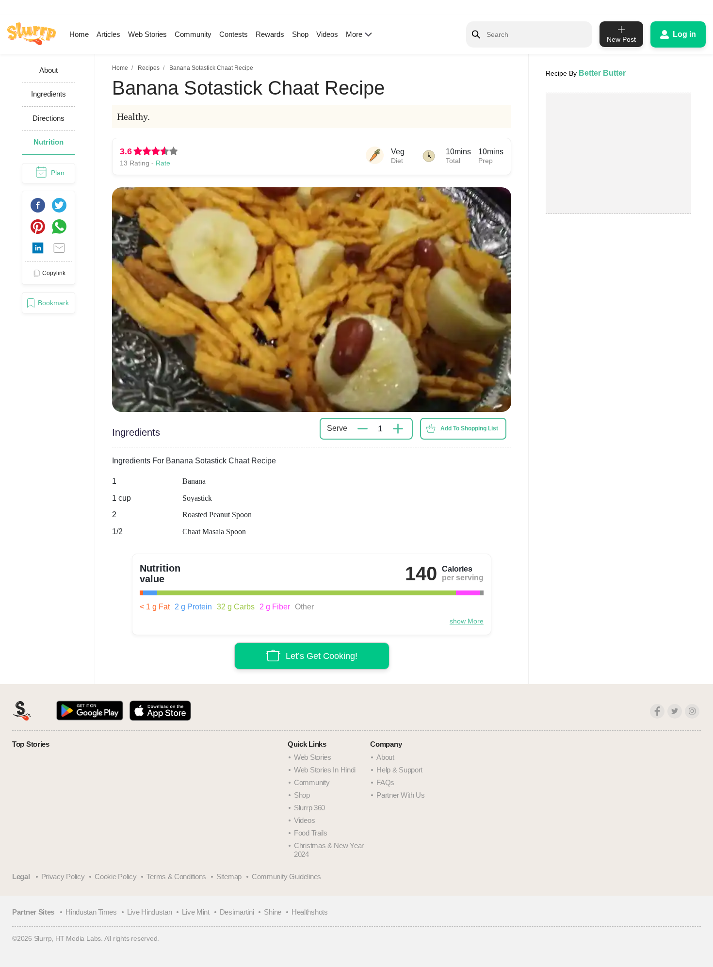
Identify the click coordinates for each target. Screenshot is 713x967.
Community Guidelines (286, 876)
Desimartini (237, 912)
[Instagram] (692, 711)
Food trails (310, 833)
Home (79, 34)
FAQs (385, 782)
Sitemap (229, 876)
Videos (327, 34)
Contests (233, 34)
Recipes (149, 68)
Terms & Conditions (176, 876)
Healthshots (310, 912)
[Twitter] (674, 711)
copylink (53, 272)
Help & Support (399, 770)
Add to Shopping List (469, 428)
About (385, 757)
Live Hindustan (149, 912)
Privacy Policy (63, 876)
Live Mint (195, 912)
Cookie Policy (115, 876)
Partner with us (400, 795)
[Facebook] (657, 711)
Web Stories (147, 34)
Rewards (270, 34)
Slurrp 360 (309, 807)
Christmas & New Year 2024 (329, 849)
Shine (272, 912)
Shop (300, 34)
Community (193, 34)
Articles (108, 34)
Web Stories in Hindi (325, 770)
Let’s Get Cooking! (321, 655)
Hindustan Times (91, 912)
